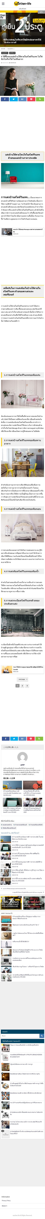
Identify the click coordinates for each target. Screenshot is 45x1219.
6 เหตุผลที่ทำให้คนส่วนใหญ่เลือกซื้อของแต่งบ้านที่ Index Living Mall (27, 892)
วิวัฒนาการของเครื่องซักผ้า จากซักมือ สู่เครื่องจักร (24, 1045)
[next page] (22, 681)
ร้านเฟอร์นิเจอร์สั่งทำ (36, 824)
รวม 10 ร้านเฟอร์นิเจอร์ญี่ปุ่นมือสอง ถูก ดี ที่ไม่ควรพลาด (26, 1102)
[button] (3, 29)
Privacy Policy (6, 1200)
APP (22, 765)
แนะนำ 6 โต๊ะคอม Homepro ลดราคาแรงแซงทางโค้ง (14, 888)
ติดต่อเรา (4, 1206)
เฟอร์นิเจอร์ (12, 52)
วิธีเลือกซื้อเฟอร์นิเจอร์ (9, 828)
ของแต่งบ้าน (5, 52)
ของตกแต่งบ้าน (7, 824)
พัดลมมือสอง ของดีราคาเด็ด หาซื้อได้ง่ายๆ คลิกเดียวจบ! (26, 1093)
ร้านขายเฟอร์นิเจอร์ (21, 824)
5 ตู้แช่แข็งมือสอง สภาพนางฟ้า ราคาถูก (21, 1064)
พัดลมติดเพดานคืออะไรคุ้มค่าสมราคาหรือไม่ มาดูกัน (25, 1074)
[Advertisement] (22, 126)
